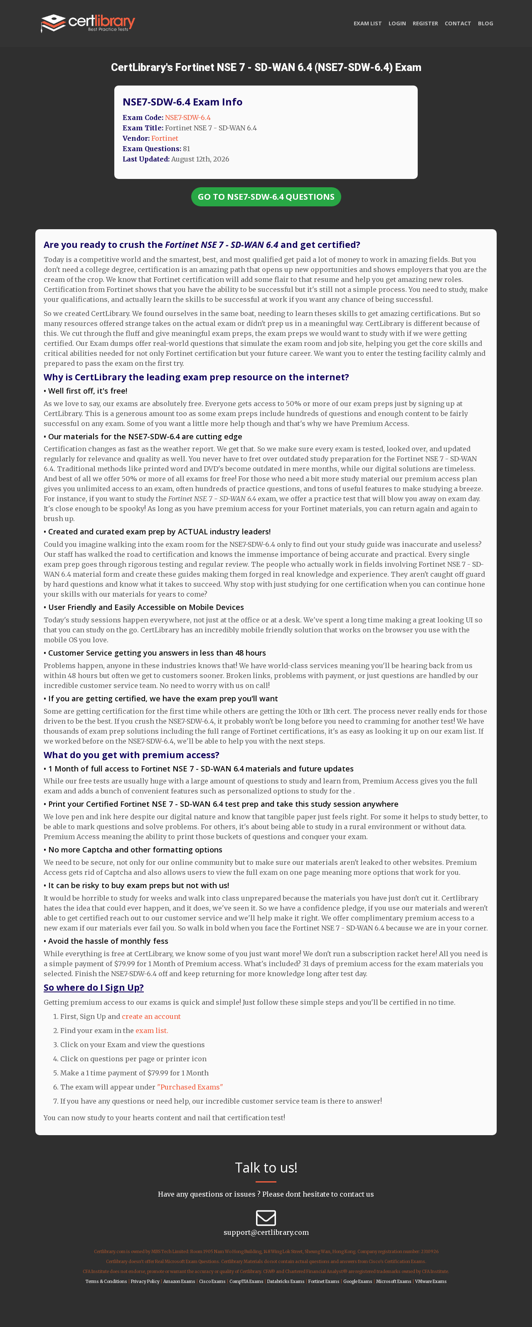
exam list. (151, 1030)
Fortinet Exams (324, 1281)
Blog (485, 23)
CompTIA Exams (246, 1281)
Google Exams (357, 1281)
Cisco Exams (212, 1281)
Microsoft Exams (393, 1281)
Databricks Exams (286, 1281)
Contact (458, 23)
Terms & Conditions (106, 1281)
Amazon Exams (179, 1281)
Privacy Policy (145, 1281)
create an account (151, 1016)
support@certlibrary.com (266, 1232)
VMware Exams (431, 1281)
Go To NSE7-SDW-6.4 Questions (266, 196)
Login (397, 23)
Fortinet (164, 138)
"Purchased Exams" (190, 1087)
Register (425, 23)
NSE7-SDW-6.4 (188, 117)
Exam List (368, 23)
